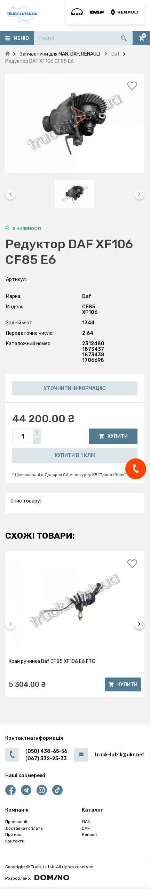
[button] (10, 194)
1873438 (93, 355)
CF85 (88, 307)
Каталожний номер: (29, 344)
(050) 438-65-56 (46, 751)
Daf (87, 296)
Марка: (13, 296)
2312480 (93, 344)
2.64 (87, 333)
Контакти (14, 841)
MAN (86, 821)
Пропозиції (16, 821)
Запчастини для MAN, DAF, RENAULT (60, 54)
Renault (89, 834)
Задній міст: (19, 323)
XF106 (89, 312)
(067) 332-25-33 (46, 759)
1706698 (93, 360)
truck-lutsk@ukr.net (119, 755)
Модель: (15, 307)
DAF (86, 828)
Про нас (13, 834)
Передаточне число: (30, 333)
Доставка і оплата (24, 828)
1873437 (93, 349)
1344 (88, 323)
